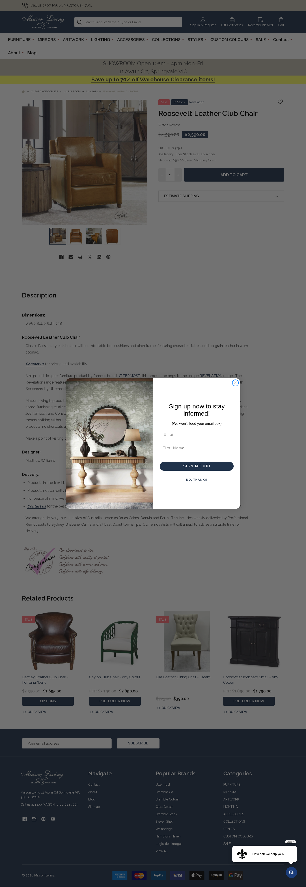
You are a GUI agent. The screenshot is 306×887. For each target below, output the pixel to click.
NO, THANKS (196, 479)
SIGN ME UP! (196, 466)
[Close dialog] (235, 383)
